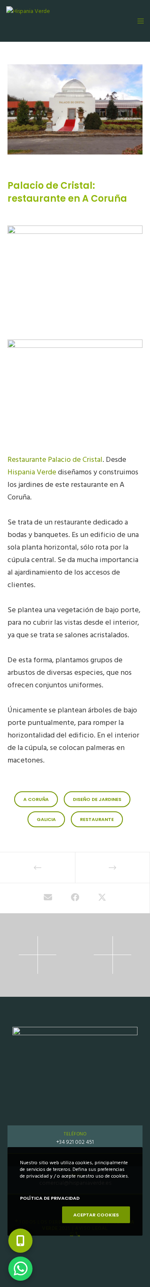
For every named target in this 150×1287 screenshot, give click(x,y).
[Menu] (138, 21)
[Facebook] (65, 1246)
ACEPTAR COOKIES (96, 1214)
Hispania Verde (32, 472)
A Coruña (36, 799)
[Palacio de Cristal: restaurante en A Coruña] (48, 898)
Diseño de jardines (97, 799)
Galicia (46, 819)
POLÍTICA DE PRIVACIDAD (50, 1198)
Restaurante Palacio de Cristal (55, 459)
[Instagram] (85, 1246)
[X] (46, 1246)
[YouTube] (105, 1246)
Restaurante (97, 819)
